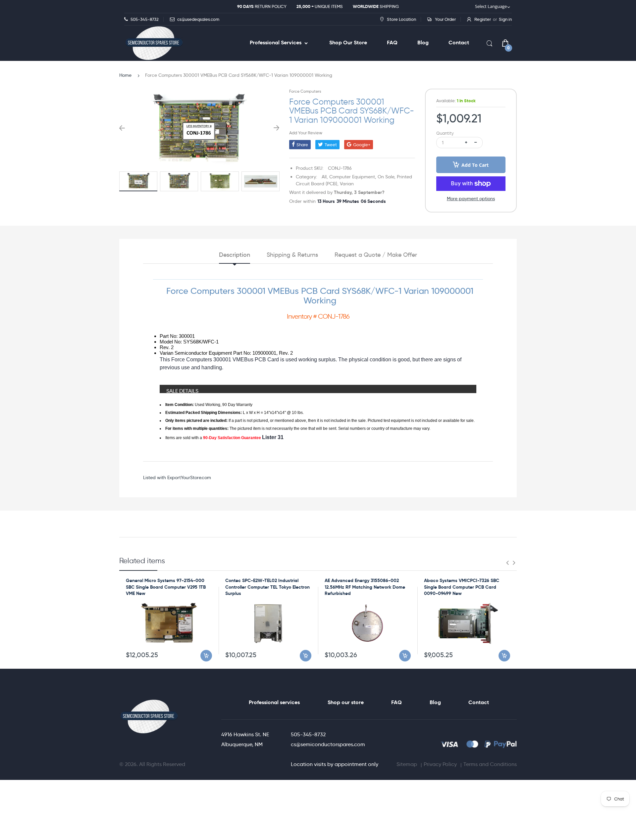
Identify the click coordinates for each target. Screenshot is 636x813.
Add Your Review (305, 132)
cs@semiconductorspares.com (328, 744)
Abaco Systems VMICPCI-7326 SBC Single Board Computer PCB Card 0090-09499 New (461, 586)
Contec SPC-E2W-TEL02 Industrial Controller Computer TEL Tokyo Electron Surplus (267, 586)
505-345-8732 (308, 734)
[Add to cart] (206, 655)
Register (482, 19)
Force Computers (305, 91)
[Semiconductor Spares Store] (154, 43)
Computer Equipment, (352, 177)
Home (125, 75)
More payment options (471, 199)
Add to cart (475, 165)
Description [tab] (234, 254)
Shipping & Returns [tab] (292, 254)
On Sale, (387, 177)
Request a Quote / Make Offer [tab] (376, 254)
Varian (347, 184)
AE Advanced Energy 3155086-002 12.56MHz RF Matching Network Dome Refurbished (365, 586)
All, (325, 177)
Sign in (505, 19)
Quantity (445, 133)
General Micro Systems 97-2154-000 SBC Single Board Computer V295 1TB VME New (166, 586)
